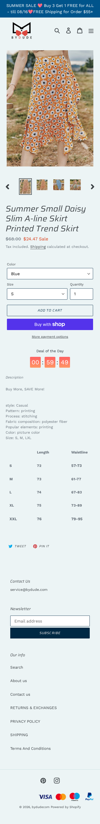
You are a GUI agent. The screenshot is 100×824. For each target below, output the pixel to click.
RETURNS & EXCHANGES (33, 707)
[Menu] (91, 30)
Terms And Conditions (30, 748)
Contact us (20, 694)
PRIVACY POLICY (25, 721)
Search (16, 667)
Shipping (38, 247)
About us (18, 680)
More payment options (50, 337)
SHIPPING (19, 735)
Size (10, 284)
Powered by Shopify (66, 807)
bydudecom (40, 807)
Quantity (77, 284)
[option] (25, 186)
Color (11, 264)
